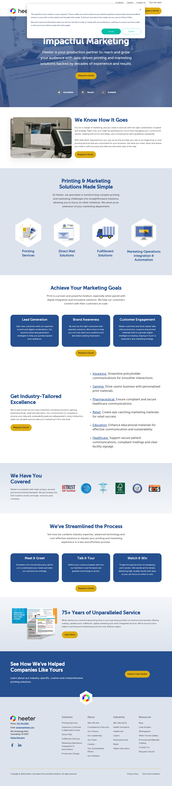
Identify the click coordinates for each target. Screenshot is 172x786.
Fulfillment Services (71, 739)
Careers (130, 3)
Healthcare (118, 731)
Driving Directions (17, 738)
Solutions (67, 717)
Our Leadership (95, 736)
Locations (119, 3)
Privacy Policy (132, 774)
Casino (116, 736)
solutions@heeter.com (25, 728)
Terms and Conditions (151, 774)
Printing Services (69, 723)
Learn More (70, 635)
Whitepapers (145, 731)
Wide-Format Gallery (148, 736)
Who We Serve (120, 723)
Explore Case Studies (137, 674)
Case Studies (145, 727)
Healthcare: (101, 438)
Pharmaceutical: (104, 399)
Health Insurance (121, 727)
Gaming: (98, 386)
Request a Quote (151, 11)
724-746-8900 (23, 724)
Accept (111, 31)
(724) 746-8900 (155, 3)
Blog (141, 723)
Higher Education (121, 749)
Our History (93, 731)
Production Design (70, 754)
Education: (100, 425)
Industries (119, 717)
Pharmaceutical (120, 740)
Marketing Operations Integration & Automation (72, 746)
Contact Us (141, 3)
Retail (115, 744)
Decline (131, 31)
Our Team (92, 740)
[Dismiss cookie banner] (140, 9)
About (91, 717)
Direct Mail (67, 735)
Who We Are (93, 723)
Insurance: (100, 373)
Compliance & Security (98, 727)
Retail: (97, 412)
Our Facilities (94, 756)
